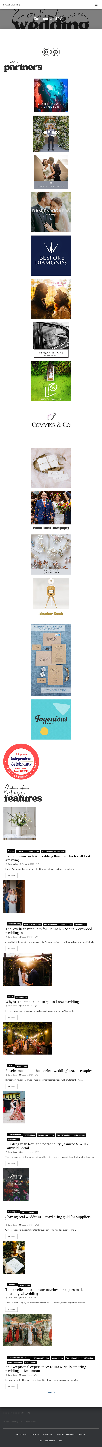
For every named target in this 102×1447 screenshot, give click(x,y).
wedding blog (34, 852)
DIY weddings (30, 1135)
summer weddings (15, 1362)
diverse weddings (15, 1134)
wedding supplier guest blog (53, 852)
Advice (10, 996)
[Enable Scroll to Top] (96, 1441)
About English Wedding (66, 1435)
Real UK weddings (51, 924)
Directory (35, 1435)
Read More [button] (11, 876)
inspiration (21, 852)
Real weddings (66, 924)
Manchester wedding (46, 1135)
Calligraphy (12, 1284)
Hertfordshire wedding (40, 1358)
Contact (82, 1435)
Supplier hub (47, 1435)
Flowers (11, 851)
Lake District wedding (32, 924)
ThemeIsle (59, 1441)
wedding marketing (29, 1212)
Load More (51, 1392)
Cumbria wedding (14, 924)
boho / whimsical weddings (18, 1357)
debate (10, 1065)
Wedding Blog (21, 1435)
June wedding (57, 1358)
